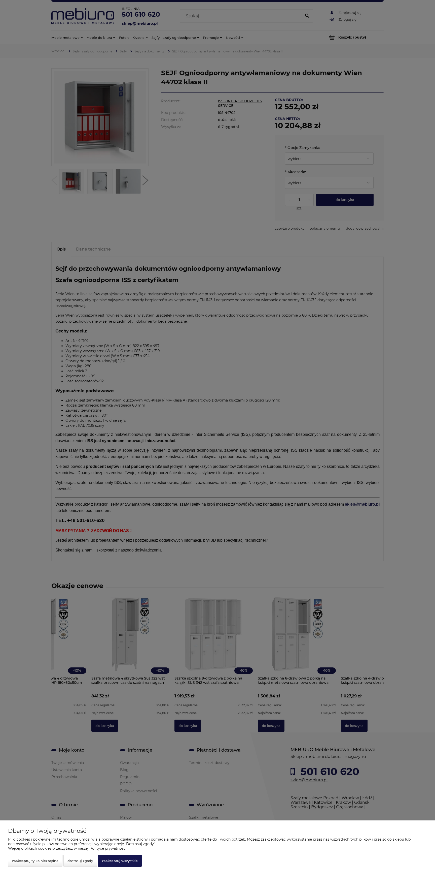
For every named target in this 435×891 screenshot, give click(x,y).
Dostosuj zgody (80, 861)
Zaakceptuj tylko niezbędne (35, 861)
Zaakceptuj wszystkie (120, 861)
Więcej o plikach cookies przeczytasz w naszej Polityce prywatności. (67, 848)
